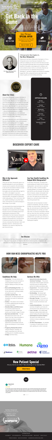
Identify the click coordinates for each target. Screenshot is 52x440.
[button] (26, 45)
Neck (6, 287)
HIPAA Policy (36, 435)
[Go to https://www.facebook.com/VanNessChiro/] (41, 3)
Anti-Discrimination (16, 435)
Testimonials (42, 41)
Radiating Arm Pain (15, 287)
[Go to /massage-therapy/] (42, 265)
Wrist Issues (19, 307)
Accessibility (8, 435)
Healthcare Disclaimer (27, 435)
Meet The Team (10, 41)
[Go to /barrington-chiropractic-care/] (9, 265)
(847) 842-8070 (32, 2)
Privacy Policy (43, 435)
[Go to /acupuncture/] (26, 265)
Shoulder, (7, 307)
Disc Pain (15, 294)
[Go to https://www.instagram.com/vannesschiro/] (43, 3)
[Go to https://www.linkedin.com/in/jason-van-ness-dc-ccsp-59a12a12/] (45, 3)
